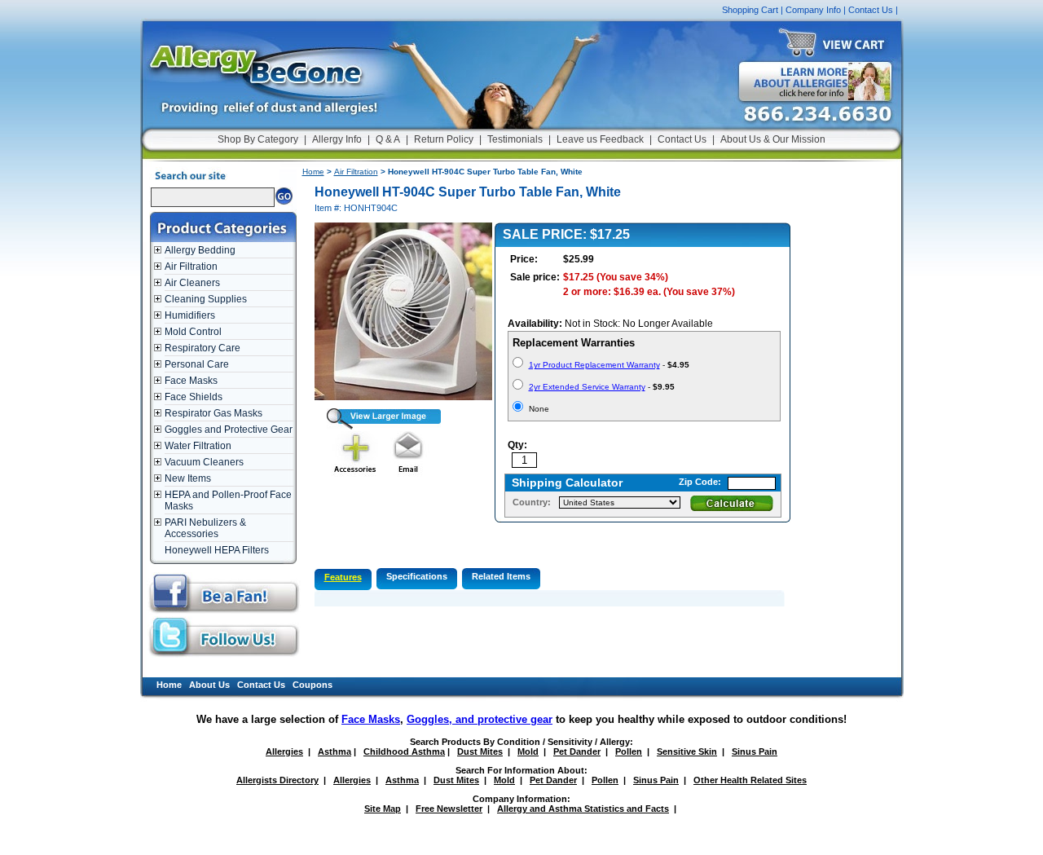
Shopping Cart (750, 10)
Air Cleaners (192, 283)
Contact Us (870, 10)
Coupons (312, 685)
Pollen (628, 751)
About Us (209, 685)
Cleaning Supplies (206, 299)
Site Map (382, 808)
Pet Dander (577, 751)
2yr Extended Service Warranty (587, 386)
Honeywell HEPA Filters (217, 550)
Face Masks (191, 380)
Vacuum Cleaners (204, 462)
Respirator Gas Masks (213, 413)
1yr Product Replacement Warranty (594, 364)
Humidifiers (190, 315)
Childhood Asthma (404, 751)
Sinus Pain (754, 751)
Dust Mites (480, 751)
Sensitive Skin (687, 751)
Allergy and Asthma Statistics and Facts (583, 808)
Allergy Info (337, 139)
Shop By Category (258, 139)
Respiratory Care (202, 348)
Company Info (813, 10)
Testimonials (515, 139)
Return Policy (443, 139)
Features (343, 577)
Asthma (334, 751)
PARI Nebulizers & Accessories (205, 528)
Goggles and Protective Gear (229, 429)
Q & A (388, 139)
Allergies (284, 751)
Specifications (416, 576)
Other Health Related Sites (750, 780)
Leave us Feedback (600, 139)
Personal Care (197, 364)
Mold (528, 751)
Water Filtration (198, 446)
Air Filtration (191, 266)
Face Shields (193, 397)
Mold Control (193, 331)
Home (313, 171)
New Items (188, 478)
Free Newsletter (449, 808)
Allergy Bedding (200, 250)
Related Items (501, 576)
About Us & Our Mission (772, 139)
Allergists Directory (277, 780)
